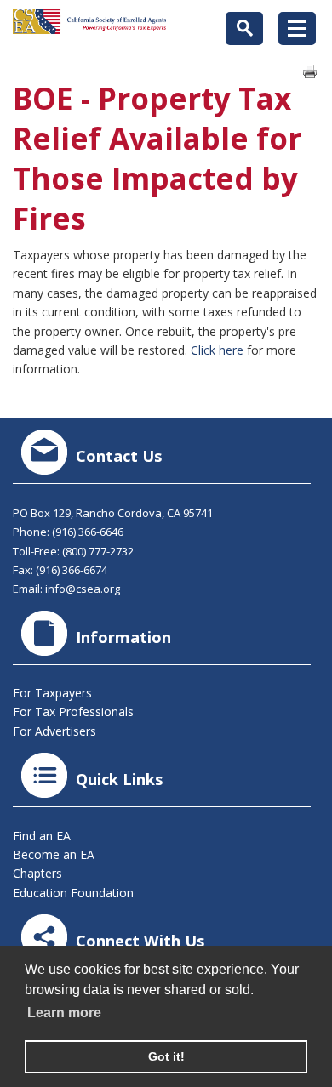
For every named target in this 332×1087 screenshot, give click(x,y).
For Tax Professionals (73, 711)
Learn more (64, 1012)
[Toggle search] (244, 28)
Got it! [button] (166, 1056)
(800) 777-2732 (98, 551)
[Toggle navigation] (297, 28)
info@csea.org (82, 588)
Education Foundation (73, 893)
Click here (217, 350)
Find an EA (42, 836)
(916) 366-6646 (87, 531)
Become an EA (53, 854)
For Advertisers (54, 731)
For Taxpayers (52, 693)
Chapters (37, 873)
